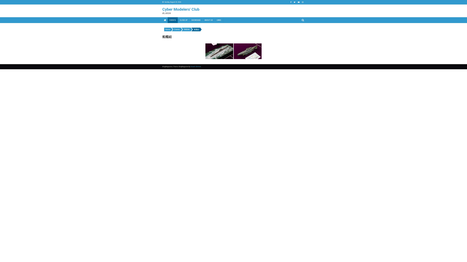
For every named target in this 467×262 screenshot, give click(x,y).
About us (209, 20)
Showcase (196, 20)
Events (173, 20)
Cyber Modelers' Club (180, 9)
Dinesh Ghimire (196, 66)
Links (219, 20)
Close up (184, 20)
